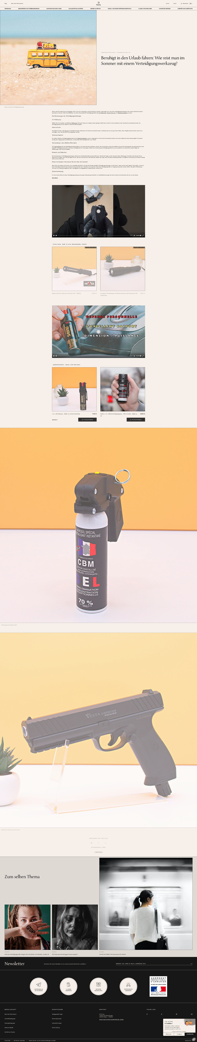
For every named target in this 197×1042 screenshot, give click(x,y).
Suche (167, 3)
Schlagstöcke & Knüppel (76, 8)
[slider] (92, 235)
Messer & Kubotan (95, 8)
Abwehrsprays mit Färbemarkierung (28, 8)
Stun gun (67, 130)
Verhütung (98, 852)
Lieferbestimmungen (57, 1023)
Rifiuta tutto (168, 1034)
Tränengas (7, 8)
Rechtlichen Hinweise (10, 1032)
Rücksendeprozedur (57, 1018)
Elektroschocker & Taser (54, 8)
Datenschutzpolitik (9, 1027)
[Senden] (191, 964)
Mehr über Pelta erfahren (17, 3)
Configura (179, 1034)
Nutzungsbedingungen (10, 1023)
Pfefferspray (74, 123)
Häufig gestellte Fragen (57, 1014)
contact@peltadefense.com (111, 1019)
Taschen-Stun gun (111, 113)
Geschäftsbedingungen (10, 1018)
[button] (194, 1039)
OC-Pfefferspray (102, 113)
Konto (175, 3)
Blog (6, 3)
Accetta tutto (190, 1034)
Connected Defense (164, 8)
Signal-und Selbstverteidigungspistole (119, 8)
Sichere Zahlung (56, 1027)
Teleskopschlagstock (122, 113)
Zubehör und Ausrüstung (185, 8)
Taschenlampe (57, 146)
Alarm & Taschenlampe (145, 8)
